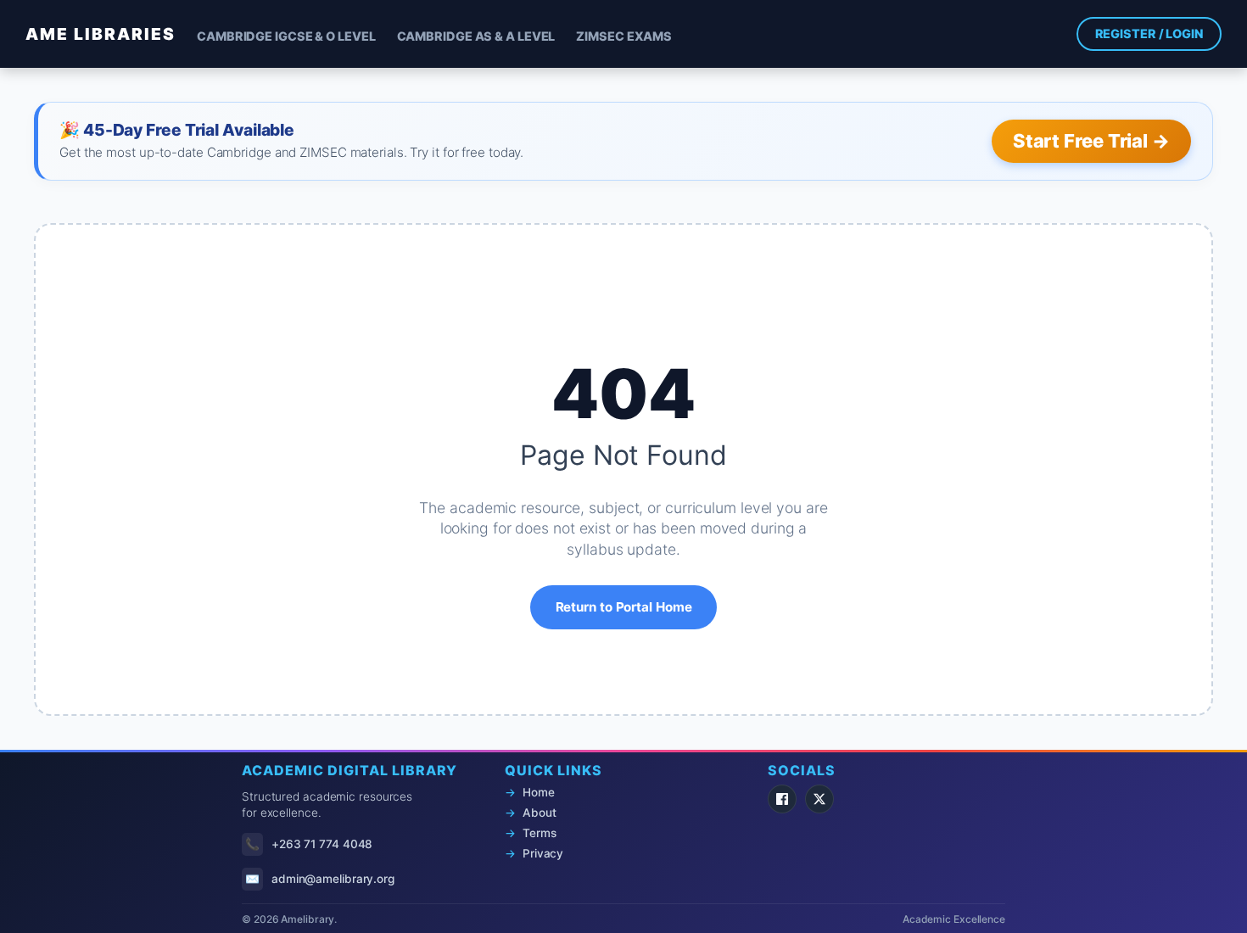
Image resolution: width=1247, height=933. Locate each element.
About (539, 812)
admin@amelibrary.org (332, 879)
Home (539, 792)
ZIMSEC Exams (624, 36)
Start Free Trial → (1091, 141)
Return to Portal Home (624, 607)
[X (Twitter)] (819, 799)
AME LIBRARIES (100, 34)
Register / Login (1149, 33)
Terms (539, 833)
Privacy (543, 853)
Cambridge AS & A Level (476, 36)
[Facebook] (782, 799)
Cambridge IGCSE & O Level (286, 36)
